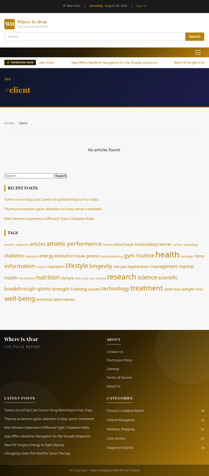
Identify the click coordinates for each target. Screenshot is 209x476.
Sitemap (113, 369)
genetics (93, 256)
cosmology (191, 245)
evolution (64, 256)
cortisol (178, 245)
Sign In (141, 6)
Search (194, 37)
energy (46, 256)
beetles (108, 245)
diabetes (14, 255)
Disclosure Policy (119, 360)
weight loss (192, 289)
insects (41, 267)
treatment (146, 287)
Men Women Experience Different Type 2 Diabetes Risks (49, 218)
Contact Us (115, 352)
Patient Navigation (120, 420)
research (121, 277)
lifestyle (77, 265)
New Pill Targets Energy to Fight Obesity (34, 445)
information (19, 266)
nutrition (48, 277)
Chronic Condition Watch (125, 411)
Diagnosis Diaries (120, 448)
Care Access (116, 438)
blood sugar (124, 244)
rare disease (97, 278)
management (164, 266)
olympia (67, 278)
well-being (19, 298)
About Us (114, 386)
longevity (100, 266)
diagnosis (31, 256)
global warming (112, 256)
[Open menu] (198, 52)
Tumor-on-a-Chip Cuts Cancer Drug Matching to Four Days (51, 199)
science (147, 277)
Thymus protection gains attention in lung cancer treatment (53, 208)
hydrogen (187, 256)
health (167, 254)
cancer (165, 244)
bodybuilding (146, 244)
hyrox (199, 256)
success (94, 289)
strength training (69, 289)
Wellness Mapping (120, 429)
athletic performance (74, 243)
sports (44, 288)
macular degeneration (131, 266)
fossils (80, 256)
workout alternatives (55, 299)
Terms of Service (119, 378)
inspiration (55, 266)
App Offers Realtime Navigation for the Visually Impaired (105, 62)
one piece (81, 278)
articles (37, 244)
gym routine (139, 255)
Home (9, 123)
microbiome (27, 278)
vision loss (172, 289)
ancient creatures (16, 245)
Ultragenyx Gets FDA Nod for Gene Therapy (37, 453)
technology (115, 288)
